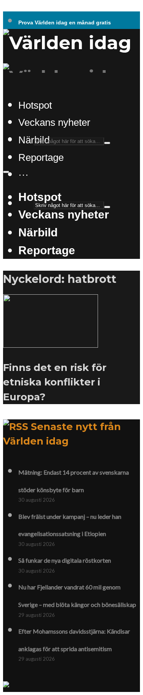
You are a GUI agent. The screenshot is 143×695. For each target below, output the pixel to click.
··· (23, 174)
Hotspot (39, 196)
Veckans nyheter (54, 122)
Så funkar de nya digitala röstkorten (64, 560)
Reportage (41, 157)
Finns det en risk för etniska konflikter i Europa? (54, 382)
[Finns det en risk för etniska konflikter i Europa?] (50, 343)
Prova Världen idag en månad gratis (64, 22)
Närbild (38, 232)
